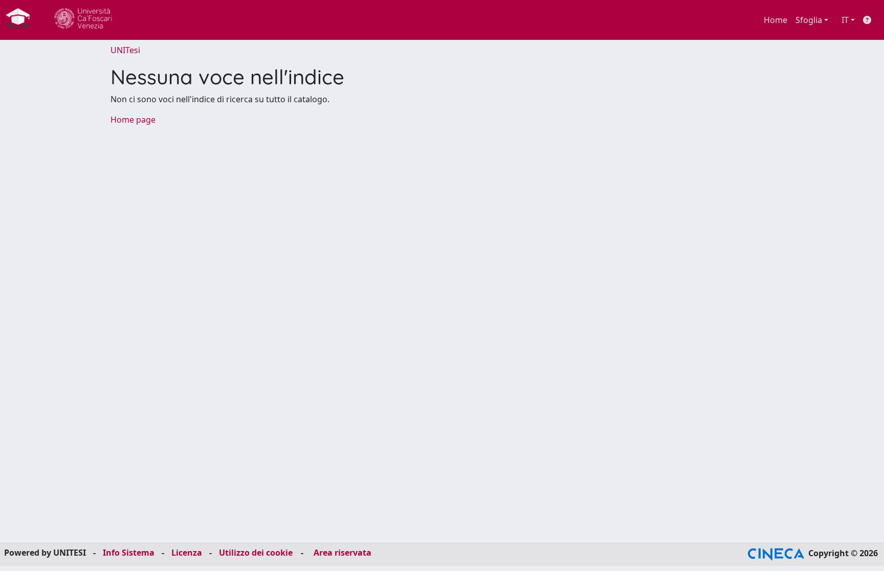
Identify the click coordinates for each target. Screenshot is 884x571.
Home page (133, 119)
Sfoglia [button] (808, 20)
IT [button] (845, 20)
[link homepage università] (83, 20)
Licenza (186, 552)
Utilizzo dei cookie (256, 552)
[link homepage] (22, 20)
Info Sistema (128, 552)
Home (775, 20)
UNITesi (125, 50)
